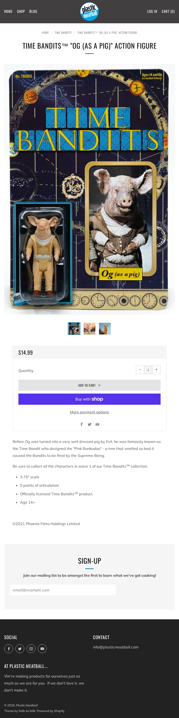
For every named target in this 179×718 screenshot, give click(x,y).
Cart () (168, 11)
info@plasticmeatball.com (115, 647)
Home (8, 11)
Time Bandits (63, 32)
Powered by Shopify (51, 711)
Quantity (26, 370)
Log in (152, 11)
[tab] (74, 328)
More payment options (89, 412)
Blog (33, 11)
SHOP (21, 11)
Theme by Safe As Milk (19, 711)
